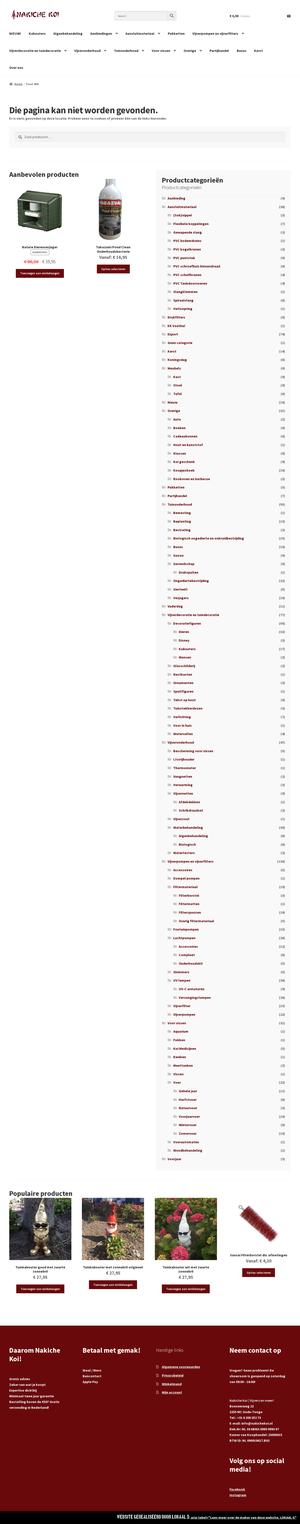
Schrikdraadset (191, 810)
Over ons (16, 67)
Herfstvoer (188, 1099)
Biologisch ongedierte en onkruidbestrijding (208, 538)
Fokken (179, 1040)
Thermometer (184, 768)
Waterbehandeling (188, 827)
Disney (184, 640)
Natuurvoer (188, 1108)
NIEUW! (15, 33)
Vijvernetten (183, 793)
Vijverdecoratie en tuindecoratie (35, 50)
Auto (177, 419)
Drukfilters (176, 317)
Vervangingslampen (195, 997)
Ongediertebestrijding (191, 580)
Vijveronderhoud (87, 50)
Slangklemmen (185, 291)
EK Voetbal (176, 326)
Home (18, 84)
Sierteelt (180, 589)
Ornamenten (183, 683)
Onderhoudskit (191, 963)
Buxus (241, 50)
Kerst (258, 50)
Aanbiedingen (101, 33)
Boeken (179, 428)
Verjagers (181, 598)
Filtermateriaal (185, 887)
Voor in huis (182, 725)
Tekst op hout (184, 700)
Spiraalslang (183, 300)
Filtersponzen (190, 912)
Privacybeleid (172, 1375)
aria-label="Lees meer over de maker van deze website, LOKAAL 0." (243, 1517)
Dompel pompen (186, 878)
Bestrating (182, 530)
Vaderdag (175, 606)
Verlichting (182, 717)
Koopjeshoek (184, 470)
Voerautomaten (186, 1142)
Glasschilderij (184, 666)
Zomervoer (188, 1133)
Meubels (174, 368)
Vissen (178, 1074)
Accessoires (182, 870)
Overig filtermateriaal (196, 921)
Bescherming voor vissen (193, 751)
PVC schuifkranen (187, 275)
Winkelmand (172, 1384)
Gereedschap (183, 564)
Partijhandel (219, 50)
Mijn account (172, 1392)
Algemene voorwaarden (181, 1367)
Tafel (177, 394)
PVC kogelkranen (187, 249)
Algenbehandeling (68, 33)
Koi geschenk (184, 461)
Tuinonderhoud (126, 50)
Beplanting (182, 521)
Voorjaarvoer (189, 1116)
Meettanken (183, 1065)
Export (173, 334)
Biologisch (187, 844)
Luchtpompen (184, 938)
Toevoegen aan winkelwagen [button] (40, 273)
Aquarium (180, 1031)
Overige (190, 50)
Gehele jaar (188, 1091)
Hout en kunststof (188, 445)
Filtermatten (189, 904)
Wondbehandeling (187, 1150)
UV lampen (181, 980)
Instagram (238, 1495)
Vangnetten (182, 776)
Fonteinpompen (186, 929)
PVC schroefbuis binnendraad (196, 266)
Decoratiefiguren (187, 623)
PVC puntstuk (184, 258)
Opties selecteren (113, 269)
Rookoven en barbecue (191, 479)
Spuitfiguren (183, 691)
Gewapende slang (187, 232)
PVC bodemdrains (187, 240)
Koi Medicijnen (184, 1048)
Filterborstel (189, 895)
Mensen (185, 657)
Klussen (179, 453)
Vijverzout (181, 819)
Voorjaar (174, 1159)
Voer (177, 1082)
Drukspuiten (188, 572)
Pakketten (176, 33)
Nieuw (172, 402)
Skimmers (181, 972)
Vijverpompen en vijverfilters (215, 33)
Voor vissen (161, 50)
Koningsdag (177, 359)
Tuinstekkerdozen (187, 708)
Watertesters (184, 853)
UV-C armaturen (191, 989)
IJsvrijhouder (183, 759)
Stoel (177, 385)
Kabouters (37, 33)
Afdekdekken (189, 802)
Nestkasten (182, 674)
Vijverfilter (181, 1006)
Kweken (179, 1057)
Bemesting (182, 512)
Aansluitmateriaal (139, 33)
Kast (177, 377)
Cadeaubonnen (185, 436)
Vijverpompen (184, 1014)
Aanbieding (176, 198)
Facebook (237, 1489)
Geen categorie (180, 342)
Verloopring (182, 308)
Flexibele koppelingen (191, 223)
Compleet (187, 955)
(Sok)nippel (182, 215)
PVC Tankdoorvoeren (190, 283)
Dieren (184, 631)
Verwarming (183, 785)
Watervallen (183, 734)
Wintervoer (188, 1125)
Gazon (178, 555)
